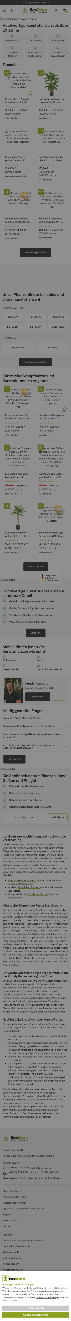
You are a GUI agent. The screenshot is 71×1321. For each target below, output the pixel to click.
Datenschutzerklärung (47, 1297)
